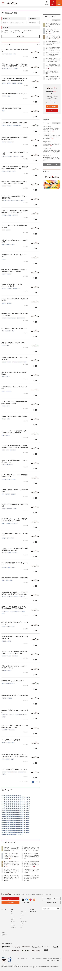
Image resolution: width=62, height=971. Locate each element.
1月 (6, 795)
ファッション (5, 714)
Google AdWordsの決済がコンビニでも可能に (14, 123)
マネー (13, 567)
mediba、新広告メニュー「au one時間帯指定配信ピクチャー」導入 (15, 476)
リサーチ (6, 32)
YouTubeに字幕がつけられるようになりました (14, 93)
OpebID (7, 759)
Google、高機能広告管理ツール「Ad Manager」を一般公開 (12, 285)
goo (8, 345)
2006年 (3, 834)
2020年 (3, 807)
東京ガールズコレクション (21, 714)
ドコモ (9, 362)
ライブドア (8, 391)
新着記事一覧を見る (52, 164)
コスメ (3, 464)
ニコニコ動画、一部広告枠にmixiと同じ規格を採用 (15, 50)
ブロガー (10, 156)
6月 (16, 795)
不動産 (9, 215)
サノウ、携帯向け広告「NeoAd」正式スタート (14, 769)
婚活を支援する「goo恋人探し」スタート (13, 681)
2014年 (3, 818)
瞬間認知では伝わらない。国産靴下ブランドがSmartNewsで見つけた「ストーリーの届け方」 (31, 848)
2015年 (3, 816)
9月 (22, 797)
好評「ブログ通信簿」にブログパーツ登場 (13, 343)
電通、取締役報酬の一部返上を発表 (11, 108)
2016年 (3, 814)
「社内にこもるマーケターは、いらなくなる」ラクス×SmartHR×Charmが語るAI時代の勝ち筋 (11, 856)
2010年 (3, 826)
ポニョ (7, 376)
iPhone (8, 83)
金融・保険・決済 (17, 125)
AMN (14, 171)
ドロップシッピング (15, 611)
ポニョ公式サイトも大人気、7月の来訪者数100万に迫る (14, 373)
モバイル (4, 215)
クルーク (8, 230)
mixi (3, 54)
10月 (24, 797)
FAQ (7, 450)
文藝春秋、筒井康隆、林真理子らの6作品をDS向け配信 (15, 490)
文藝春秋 (13, 494)
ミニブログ (9, 508)
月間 (56, 20)
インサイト (13, 915)
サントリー (16, 156)
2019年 (3, 809)
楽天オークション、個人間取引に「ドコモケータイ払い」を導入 (15, 314)
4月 (12, 795)
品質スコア (22, 596)
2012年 (3, 822)
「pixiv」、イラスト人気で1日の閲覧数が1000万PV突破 (14, 226)
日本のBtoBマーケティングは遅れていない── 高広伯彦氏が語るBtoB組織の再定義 (11, 848)
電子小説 (7, 494)
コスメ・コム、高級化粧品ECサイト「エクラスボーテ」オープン (14, 461)
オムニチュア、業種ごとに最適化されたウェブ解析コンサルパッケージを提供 (15, 726)
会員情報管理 (38, 958)
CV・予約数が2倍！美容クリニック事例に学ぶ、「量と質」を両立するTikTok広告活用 (11, 870)
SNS (3, 391)
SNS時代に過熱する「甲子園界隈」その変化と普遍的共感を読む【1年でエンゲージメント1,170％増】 (31, 878)
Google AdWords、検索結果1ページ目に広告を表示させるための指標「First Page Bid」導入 (15, 593)
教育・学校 (8, 330)
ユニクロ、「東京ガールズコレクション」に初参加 (15, 711)
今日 (48, 20)
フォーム (4, 552)
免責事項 (45, 958)
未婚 (11, 580)
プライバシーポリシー (50, 960)
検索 (8, 418)
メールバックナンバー (53, 102)
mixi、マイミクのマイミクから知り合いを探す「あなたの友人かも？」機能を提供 (14, 432)
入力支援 (14, 552)
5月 (14, 795)
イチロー (22, 200)
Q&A (3, 450)
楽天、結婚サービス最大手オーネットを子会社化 (15, 577)
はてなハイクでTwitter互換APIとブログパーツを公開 (15, 505)
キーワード (9, 596)
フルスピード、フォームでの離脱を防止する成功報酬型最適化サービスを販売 (15, 549)
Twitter (15, 508)
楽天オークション (21, 318)
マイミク (8, 435)
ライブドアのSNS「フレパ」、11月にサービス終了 (14, 387)
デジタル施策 (13, 921)
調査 (21, 918)
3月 (10, 795)
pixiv (3, 230)
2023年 (3, 801)
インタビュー (16, 30)
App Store (20, 83)
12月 (29, 797)
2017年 (3, 813)
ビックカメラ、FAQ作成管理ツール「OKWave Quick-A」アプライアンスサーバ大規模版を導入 (15, 446)
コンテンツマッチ (22, 772)
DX (11, 911)
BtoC (3, 613)
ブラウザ (4, 142)
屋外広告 (8, 244)
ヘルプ (18, 958)
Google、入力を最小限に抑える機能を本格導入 (14, 416)
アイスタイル (10, 464)
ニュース (6, 30)
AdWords (9, 125)
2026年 (3, 795)
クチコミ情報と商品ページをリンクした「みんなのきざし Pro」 (15, 637)
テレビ (3, 274)
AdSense (9, 288)
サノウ (3, 774)
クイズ (22, 32)
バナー (8, 626)
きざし (9, 641)
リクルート (15, 215)
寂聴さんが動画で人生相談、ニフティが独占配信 (15, 695)
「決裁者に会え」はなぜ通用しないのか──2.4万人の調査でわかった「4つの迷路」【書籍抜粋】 (51, 137)
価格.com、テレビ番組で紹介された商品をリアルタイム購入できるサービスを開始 (14, 270)
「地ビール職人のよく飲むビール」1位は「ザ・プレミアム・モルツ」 (15, 667)
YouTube (4, 96)
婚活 (3, 683)
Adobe (9, 186)
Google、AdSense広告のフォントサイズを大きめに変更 (15, 299)
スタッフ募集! (31, 958)
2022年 (3, 803)
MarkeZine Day (33, 911)
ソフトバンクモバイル (6, 68)
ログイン (53, 110)
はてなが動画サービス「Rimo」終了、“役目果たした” (15, 534)
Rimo (12, 538)
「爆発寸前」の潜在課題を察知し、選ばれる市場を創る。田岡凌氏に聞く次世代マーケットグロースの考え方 (31, 864)
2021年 (3, 805)
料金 (25, 362)
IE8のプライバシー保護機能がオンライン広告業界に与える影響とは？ (15, 138)
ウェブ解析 (4, 729)
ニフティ (4, 698)
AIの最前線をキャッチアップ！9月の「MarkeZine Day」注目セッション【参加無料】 (51, 159)
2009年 (3, 828)
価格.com (9, 274)
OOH (13, 244)
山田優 (3, 716)
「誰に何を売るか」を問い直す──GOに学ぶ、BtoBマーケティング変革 (31, 870)
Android (14, 83)
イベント (4, 156)
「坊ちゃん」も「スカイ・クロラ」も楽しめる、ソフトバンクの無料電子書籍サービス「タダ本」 (15, 65)
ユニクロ (11, 714)
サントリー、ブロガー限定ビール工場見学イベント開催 (15, 153)
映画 (3, 376)
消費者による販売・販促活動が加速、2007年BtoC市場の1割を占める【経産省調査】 (14, 608)
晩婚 (7, 580)
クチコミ (4, 641)
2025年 (3, 797)
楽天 (3, 580)
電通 (3, 110)
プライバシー (10, 142)
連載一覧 (13, 925)
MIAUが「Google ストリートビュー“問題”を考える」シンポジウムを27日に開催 (14, 520)
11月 (27, 797)
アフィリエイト (5, 611)
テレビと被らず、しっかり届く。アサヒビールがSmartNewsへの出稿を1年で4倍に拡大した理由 (31, 856)
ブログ (3, 171)
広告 (14, 54)
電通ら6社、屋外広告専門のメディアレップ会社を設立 (15, 241)
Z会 (13, 330)
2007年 (3, 832)
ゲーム (3, 742)
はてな (3, 508)
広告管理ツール (16, 288)
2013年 (3, 820)
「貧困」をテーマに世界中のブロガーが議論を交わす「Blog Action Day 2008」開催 (15, 167)
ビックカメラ (13, 450)
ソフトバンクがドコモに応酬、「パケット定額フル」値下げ (15, 358)
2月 (8, 795)
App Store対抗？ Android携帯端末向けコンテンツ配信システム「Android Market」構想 (15, 79)
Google (3, 83)
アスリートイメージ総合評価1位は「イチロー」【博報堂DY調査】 (15, 197)
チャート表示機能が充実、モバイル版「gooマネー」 (15, 564)
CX (11, 913)
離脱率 (9, 552)
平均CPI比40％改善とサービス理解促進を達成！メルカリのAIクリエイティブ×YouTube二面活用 (11, 864)
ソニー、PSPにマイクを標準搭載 (11, 740)
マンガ (14, 32)
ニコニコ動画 (8, 54)
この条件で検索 (20, 36)
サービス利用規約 (56, 958)
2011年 (3, 824)
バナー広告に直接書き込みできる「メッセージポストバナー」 (15, 623)
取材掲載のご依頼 (51, 902)
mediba (13, 479)
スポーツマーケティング (13, 200)
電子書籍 (15, 68)
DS (3, 330)
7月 (18, 795)
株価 (9, 567)
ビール (21, 156)
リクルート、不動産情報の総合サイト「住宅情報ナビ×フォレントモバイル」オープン (15, 211)
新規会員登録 (52, 106)
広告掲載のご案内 (51, 899)
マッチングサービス (10, 683)
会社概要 (50, 958)
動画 (8, 538)
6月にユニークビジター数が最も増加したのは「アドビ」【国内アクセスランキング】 (14, 182)
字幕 (9, 96)
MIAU (3, 523)
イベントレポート (28, 30)
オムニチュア (11, 729)
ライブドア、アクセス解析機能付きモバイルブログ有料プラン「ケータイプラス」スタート (15, 652)
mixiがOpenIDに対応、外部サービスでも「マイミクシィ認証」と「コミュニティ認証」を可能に (15, 755)
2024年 (3, 799)
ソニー (8, 742)
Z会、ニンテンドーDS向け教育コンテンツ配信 (14, 328)
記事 (48, 123)
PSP (13, 742)
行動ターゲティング (12, 772)
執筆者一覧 (13, 927)
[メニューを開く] (3, 3)
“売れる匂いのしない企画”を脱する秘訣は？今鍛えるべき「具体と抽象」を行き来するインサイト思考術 (11, 878)
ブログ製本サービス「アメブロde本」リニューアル (14, 255)
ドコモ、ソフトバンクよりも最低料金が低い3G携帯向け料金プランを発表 (14, 402)
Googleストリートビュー (12, 523)
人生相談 (10, 698)
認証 (12, 759)
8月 (20, 795)
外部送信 (58, 960)
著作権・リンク (24, 958)
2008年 (3, 830)
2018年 (3, 811)
